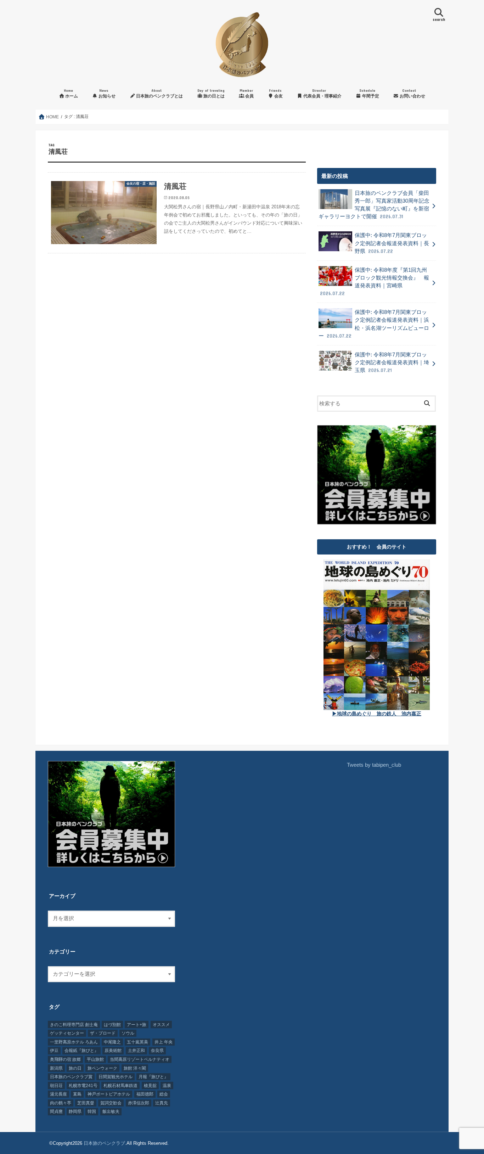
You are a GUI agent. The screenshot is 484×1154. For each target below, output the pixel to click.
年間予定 (369, 93)
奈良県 (157, 1050)
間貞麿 (56, 1111)
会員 (247, 93)
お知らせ (106, 93)
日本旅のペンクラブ (104, 1143)
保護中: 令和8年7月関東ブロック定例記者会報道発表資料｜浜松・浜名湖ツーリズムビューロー (374, 324)
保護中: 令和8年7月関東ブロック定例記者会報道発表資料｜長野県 (392, 243)
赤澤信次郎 (138, 1102)
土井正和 (136, 1050)
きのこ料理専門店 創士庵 (74, 1024)
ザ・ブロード (103, 1033)
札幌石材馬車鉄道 (120, 1085)
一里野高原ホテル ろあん (74, 1042)
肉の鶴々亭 (60, 1102)
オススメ (161, 1024)
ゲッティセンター (67, 1033)
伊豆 (54, 1050)
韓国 (92, 1111)
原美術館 (113, 1050)
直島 (77, 1094)
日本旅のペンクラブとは (159, 93)
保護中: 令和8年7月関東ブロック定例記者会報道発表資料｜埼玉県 (392, 362)
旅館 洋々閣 (135, 1068)
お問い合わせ (412, 93)
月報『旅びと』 (153, 1076)
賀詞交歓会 (111, 1102)
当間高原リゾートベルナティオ (139, 1059)
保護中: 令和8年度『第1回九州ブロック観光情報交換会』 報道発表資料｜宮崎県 (374, 282)
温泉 (167, 1085)
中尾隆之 (112, 1042)
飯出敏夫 (110, 1111)
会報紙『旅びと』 (81, 1050)
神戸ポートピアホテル (109, 1094)
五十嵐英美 (137, 1042)
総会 (163, 1094)
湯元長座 (58, 1094)
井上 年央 (163, 1042)
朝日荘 (56, 1085)
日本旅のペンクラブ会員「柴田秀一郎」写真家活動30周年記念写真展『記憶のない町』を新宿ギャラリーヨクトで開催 (374, 205)
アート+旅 (136, 1024)
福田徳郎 (144, 1094)
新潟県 (56, 1068)
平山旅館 (95, 1059)
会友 (276, 93)
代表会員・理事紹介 (322, 93)
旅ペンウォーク (102, 1068)
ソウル (128, 1033)
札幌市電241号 (83, 1085)
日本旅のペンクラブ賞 (71, 1076)
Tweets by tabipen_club (374, 765)
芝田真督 (85, 1102)
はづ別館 (112, 1024)
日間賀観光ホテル (116, 1076)
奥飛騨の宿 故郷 (65, 1059)
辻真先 (161, 1102)
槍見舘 (150, 1085)
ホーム (71, 93)
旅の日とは (211, 93)
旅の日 (75, 1068)
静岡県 (75, 1111)
